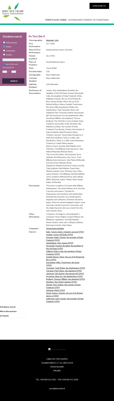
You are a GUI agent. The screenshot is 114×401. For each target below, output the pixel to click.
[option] (13, 43)
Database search (8, 307)
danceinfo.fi (99, 6)
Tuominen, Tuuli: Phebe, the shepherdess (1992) (65, 268)
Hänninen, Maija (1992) (55, 290)
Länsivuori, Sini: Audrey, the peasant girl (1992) (65, 273)
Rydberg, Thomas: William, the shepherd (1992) (65, 279)
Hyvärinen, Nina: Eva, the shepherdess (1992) (64, 276)
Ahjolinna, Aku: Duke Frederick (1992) (61, 282)
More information (8, 311)
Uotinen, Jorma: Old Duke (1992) (59, 234)
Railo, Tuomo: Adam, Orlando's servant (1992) (65, 232)
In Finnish (4, 316)
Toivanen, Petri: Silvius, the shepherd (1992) (64, 271)
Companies (10, 51)
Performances (11, 42)
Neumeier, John (52, 40)
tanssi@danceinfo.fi (57, 388)
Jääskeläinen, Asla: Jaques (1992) (59, 243)
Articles (9, 55)
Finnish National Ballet (55, 228)
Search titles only (12, 64)
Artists (8, 47)
